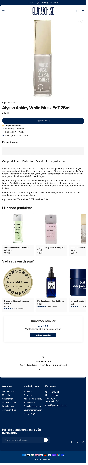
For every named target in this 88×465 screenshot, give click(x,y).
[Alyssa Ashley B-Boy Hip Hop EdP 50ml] (18, 229)
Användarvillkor (9, 410)
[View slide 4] (47, 370)
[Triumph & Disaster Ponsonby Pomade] (18, 282)
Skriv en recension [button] (43, 335)
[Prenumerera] (46, 440)
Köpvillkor (28, 391)
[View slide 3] (44, 370)
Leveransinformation (33, 410)
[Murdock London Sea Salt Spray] (51, 282)
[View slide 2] (42, 370)
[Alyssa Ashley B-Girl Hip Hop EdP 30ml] (51, 229)
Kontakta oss (8, 406)
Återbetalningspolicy (33, 399)
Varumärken (7, 399)
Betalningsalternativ (32, 406)
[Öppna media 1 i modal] (80, 21)
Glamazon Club (9, 402)
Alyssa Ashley (9, 102)
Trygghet (28, 395)
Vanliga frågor (30, 413)
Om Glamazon (8, 391)
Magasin (6, 395)
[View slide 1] (39, 370)
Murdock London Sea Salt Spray (50, 301)
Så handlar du (30, 402)
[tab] (11, 162)
